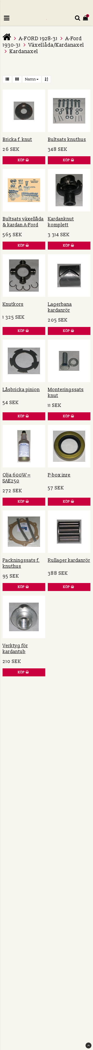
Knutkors (13, 304)
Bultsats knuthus (67, 140)
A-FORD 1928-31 (38, 39)
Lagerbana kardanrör (60, 307)
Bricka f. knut (17, 140)
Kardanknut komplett (61, 222)
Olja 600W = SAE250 (16, 478)
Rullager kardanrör (69, 560)
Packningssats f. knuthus (21, 563)
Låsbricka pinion (21, 390)
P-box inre (59, 475)
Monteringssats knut (66, 393)
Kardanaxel (24, 51)
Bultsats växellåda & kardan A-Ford (23, 222)
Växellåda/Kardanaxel (56, 45)
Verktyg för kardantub (15, 649)
